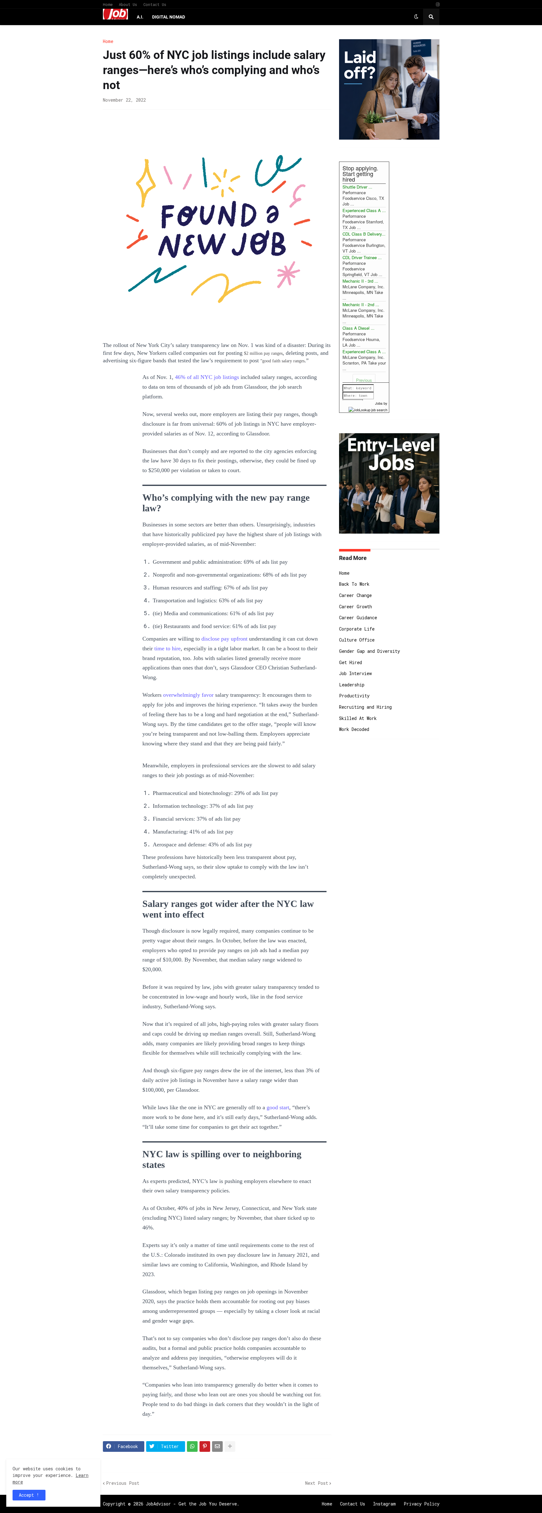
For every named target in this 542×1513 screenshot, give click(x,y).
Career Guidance (358, 618)
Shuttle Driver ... (357, 187)
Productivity (354, 696)
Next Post (316, 1483)
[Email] (217, 1446)
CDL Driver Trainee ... (362, 257)
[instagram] (437, 4)
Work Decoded (354, 729)
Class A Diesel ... (359, 328)
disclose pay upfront (224, 639)
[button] (416, 17)
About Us (128, 4)
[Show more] (230, 1446)
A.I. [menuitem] (140, 16)
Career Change (355, 595)
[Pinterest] (204, 1446)
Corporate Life (357, 629)
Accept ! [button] (29, 1495)
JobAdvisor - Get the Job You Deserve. (192, 1504)
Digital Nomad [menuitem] (168, 16)
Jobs (379, 403)
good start (278, 1107)
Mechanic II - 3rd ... (360, 281)
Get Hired (350, 662)
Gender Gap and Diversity (369, 651)
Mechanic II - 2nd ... (361, 304)
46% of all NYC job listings (207, 377)
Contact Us (154, 4)
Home (108, 4)
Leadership (351, 685)
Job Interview (355, 673)
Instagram (384, 1504)
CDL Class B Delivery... (364, 234)
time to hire (167, 648)
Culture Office (357, 640)
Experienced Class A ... (364, 210)
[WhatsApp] (192, 1446)
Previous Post (122, 1483)
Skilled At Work (358, 718)
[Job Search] (367, 408)
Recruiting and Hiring (365, 707)
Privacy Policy (421, 1504)
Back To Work (354, 584)
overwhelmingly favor (188, 695)
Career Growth (355, 607)
